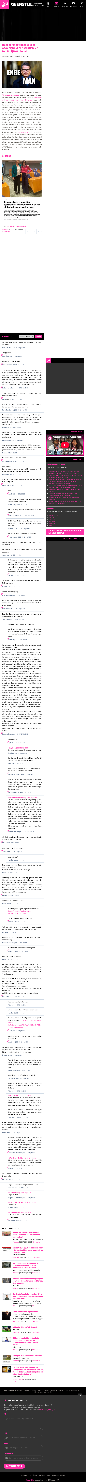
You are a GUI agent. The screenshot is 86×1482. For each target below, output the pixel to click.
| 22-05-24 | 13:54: (22, 798)
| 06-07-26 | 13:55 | (29, 1257)
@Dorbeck (16, 1257)
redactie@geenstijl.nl (47, 1409)
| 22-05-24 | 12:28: (19, 1096)
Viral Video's (32, 1475)
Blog (48, 1475)
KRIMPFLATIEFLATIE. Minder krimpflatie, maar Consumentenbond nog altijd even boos (63, 494)
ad (17, 227)
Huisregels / (28, 1390)
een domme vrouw (24, 132)
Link (5, 1433)
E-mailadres (9, 1453)
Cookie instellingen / (58, 1390)
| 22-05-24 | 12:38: (22, 1158)
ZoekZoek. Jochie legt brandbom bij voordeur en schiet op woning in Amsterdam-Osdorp (66, 476)
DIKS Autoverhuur (58, 1475)
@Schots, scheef (18, 1379)
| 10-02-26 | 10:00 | (29, 1361)
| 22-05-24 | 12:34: (22, 1202)
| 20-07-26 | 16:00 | (29, 1242)
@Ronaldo (5, 229)
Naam (6, 1443)
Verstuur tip (15, 1466)
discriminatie (22, 227)
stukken (42, 1475)
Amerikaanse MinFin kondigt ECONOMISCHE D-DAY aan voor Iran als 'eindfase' (65, 502)
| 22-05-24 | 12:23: (19, 1193)
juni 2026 (52, 519)
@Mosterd (16, 1321)
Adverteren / (38, 1392)
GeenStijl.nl (30, 1480)
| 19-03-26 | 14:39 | (29, 1306)
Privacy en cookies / (43, 1390)
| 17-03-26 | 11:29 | (29, 1321)
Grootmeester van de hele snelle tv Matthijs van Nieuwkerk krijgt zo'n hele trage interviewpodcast (64, 472)
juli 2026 (51, 517)
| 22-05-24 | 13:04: (18, 748)
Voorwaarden (47, 1392)
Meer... (51, 525)
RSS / (34, 1390)
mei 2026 (52, 521)
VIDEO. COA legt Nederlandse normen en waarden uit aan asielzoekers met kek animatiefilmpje (65, 486)
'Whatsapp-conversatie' (10, 95)
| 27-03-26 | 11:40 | (29, 1288)
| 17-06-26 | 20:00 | (29, 1273)
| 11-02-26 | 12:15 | (29, 1350)
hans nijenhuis (10, 227)
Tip (5, 1414)
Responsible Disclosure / (73, 1390)
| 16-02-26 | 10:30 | (29, 1332)
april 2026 (52, 523)
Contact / (20, 1390)
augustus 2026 (53, 515)
